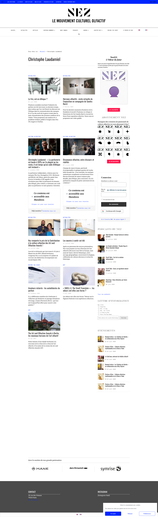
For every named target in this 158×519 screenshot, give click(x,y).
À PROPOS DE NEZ (128, 30)
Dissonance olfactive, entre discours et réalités (78, 160)
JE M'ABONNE (114, 161)
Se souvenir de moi (108, 199)
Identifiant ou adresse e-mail (109, 181)
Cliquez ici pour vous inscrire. (43, 204)
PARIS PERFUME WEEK (69, 2)
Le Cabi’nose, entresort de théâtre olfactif (116, 356)
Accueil (42, 51)
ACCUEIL (13, 30)
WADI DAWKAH (63, 30)
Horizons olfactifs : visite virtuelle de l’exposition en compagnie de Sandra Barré (78, 101)
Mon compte (153, 2)
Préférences (147, 513)
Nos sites (101, 305)
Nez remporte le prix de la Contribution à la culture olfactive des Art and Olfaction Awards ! (44, 243)
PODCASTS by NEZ (48, 2)
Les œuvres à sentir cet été (74, 240)
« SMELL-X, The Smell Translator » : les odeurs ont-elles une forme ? (78, 289)
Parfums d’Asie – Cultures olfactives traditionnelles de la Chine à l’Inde (115, 347)
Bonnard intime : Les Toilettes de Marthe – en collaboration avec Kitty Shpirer (117, 338)
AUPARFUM (58, 2)
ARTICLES (35, 30)
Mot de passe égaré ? (118, 219)
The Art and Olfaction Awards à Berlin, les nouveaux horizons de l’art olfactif (43, 334)
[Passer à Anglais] (139, 30)
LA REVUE (20, 2)
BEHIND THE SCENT (113, 30)
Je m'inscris (105, 219)
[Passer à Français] (80, 514)
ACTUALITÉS (24, 30)
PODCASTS (75, 30)
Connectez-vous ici (49, 211)
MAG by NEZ (38, 2)
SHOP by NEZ (28, 2)
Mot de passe (103, 190)
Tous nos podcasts (104, 294)
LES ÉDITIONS (11, 2)
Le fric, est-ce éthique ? (37, 99)
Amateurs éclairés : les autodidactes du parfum (44, 289)
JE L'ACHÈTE (113, 110)
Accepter (113, 513)
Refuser (130, 513)
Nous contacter (33, 500)
